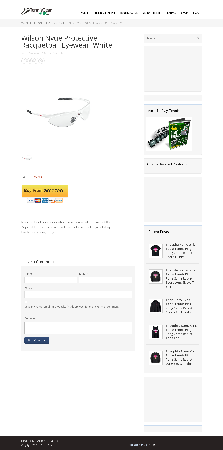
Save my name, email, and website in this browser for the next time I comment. (71, 306)
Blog (196, 12)
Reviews (171, 12)
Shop (184, 12)
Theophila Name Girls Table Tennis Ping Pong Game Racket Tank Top (181, 332)
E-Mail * (83, 273)
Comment (30, 318)
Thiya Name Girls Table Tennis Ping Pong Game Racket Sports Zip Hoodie (179, 306)
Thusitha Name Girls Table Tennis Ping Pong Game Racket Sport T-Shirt (180, 250)
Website (29, 288)
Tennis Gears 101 (104, 12)
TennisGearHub (54, 52)
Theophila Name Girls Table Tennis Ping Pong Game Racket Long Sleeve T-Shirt (181, 357)
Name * (29, 273)
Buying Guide (129, 12)
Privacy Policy (27, 440)
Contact (54, 440)
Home (84, 12)
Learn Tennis (151, 12)
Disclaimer (42, 440)
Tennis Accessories (31, 52)
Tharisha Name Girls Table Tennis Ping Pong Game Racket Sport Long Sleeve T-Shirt (180, 278)
